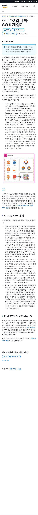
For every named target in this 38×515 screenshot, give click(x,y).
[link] (32, 16)
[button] (8, 41)
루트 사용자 (31, 327)
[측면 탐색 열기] (3, 11)
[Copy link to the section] (2, 216)
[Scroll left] (10, 6)
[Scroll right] (29, 6)
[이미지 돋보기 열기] (3, 189)
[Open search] (34, 6)
